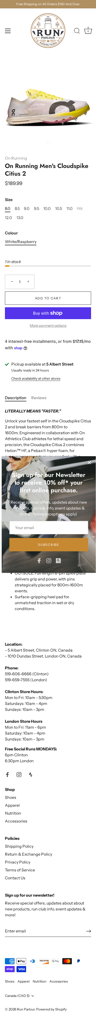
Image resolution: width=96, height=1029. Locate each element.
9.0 (27, 208)
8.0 (7, 208)
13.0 (19, 217)
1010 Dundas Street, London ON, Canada (45, 656)
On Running (16, 158)
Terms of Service (20, 869)
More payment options (48, 325)
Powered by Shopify (51, 1009)
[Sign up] (88, 931)
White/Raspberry (20, 241)
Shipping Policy (19, 846)
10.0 (47, 208)
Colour (11, 233)
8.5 (17, 208)
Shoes (10, 797)
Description (15, 397)
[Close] (89, 462)
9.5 (36, 208)
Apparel (12, 805)
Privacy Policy (17, 862)
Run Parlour (26, 1009)
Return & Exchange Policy (28, 854)
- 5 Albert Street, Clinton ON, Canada (39, 650)
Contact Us (15, 877)
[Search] (77, 31)
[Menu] (7, 30)
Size (9, 199)
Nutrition (13, 813)
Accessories (16, 821)
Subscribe (48, 545)
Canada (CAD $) (17, 996)
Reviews (39, 397)
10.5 (58, 208)
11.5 (79, 208)
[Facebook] (39, 560)
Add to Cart (48, 298)
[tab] (18, 398)
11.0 (69, 208)
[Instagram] (48, 560)
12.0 (8, 217)
